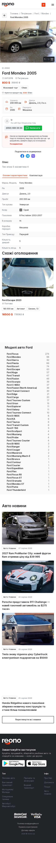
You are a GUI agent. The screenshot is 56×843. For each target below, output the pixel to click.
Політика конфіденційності (28, 824)
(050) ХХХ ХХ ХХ (14, 128)
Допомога (49, 782)
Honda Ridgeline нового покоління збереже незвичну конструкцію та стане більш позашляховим (23, 706)
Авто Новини (9, 548)
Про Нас (48, 778)
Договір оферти (28, 830)
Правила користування (28, 827)
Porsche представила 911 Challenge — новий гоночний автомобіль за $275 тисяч (26, 605)
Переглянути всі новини (28, 719)
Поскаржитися (16, 144)
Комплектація (35, 175)
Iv (11, 120)
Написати (35, 128)
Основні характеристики (15, 175)
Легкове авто (8, 778)
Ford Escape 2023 (11, 300)
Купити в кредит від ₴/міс (18, 93)
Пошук (47, 787)
